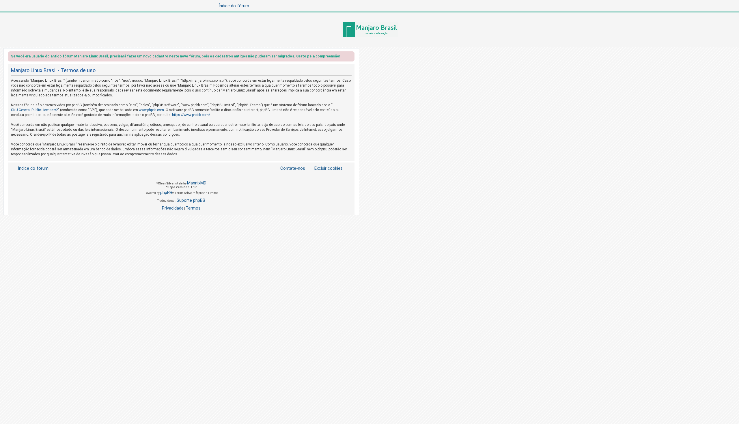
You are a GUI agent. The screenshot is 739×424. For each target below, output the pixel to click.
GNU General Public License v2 (34, 110)
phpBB (166, 192)
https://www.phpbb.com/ (191, 115)
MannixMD (196, 183)
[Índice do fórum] (369, 30)
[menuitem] (325, 168)
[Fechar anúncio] (350, 57)
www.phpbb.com (151, 110)
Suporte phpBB (191, 200)
